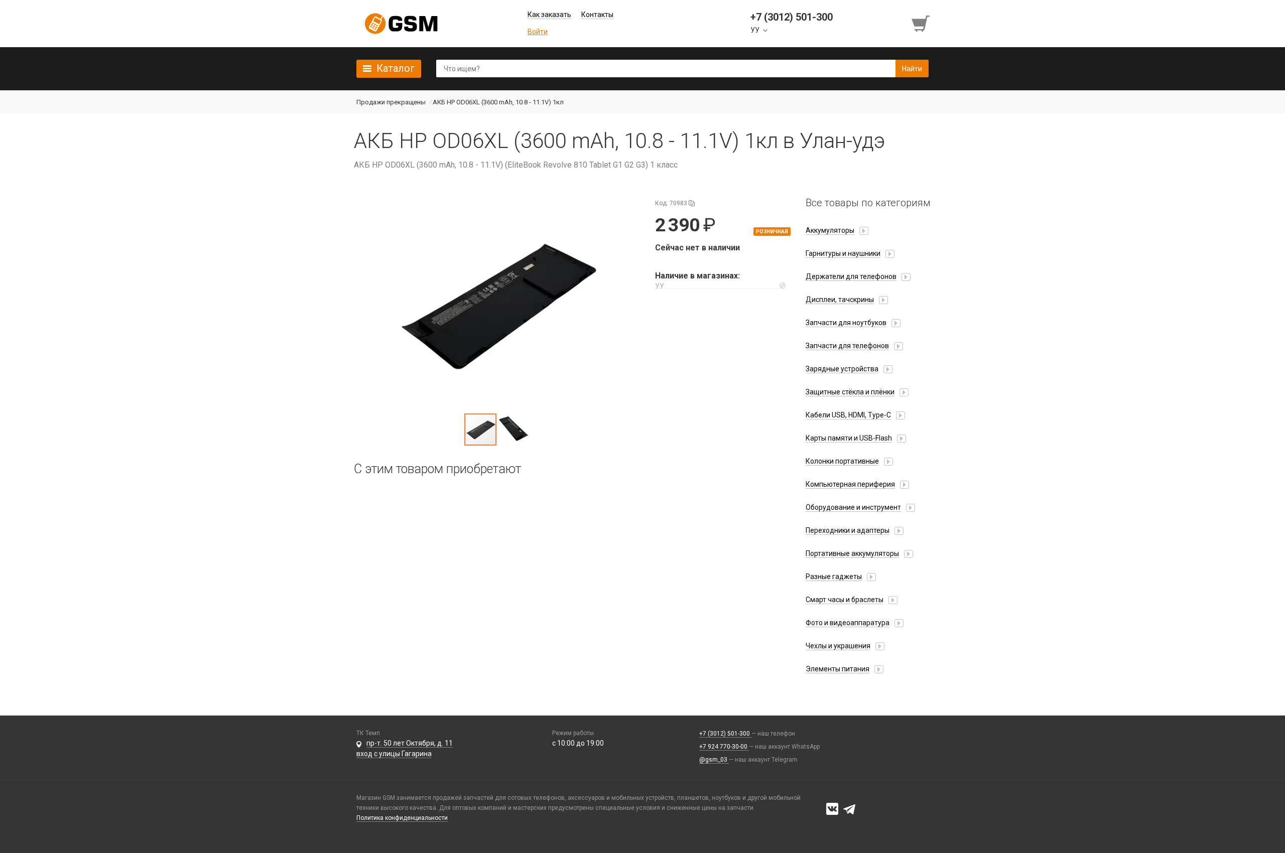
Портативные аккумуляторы (852, 553)
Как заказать (549, 15)
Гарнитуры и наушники (843, 253)
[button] (497, 304)
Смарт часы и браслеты (844, 600)
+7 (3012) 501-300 (725, 733)
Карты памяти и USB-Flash (849, 438)
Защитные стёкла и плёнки (850, 392)
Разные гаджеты (834, 577)
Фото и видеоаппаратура (847, 623)
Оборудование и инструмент (853, 507)
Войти (538, 32)
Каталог (395, 68)
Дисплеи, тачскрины (840, 300)
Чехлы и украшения (838, 646)
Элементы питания (837, 669)
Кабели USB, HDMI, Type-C (848, 415)
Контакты (597, 15)
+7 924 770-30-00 (724, 746)
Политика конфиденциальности (402, 817)
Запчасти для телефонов (847, 346)
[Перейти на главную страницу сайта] (401, 24)
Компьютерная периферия (850, 484)
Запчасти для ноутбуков (846, 323)
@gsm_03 (714, 759)
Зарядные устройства (842, 369)
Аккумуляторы (830, 230)
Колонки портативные (842, 461)
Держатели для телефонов (851, 276)
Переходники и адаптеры (847, 530)
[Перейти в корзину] (922, 24)
